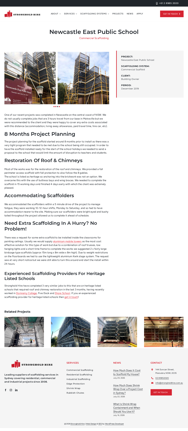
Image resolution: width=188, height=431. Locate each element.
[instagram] (11, 390)
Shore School (62, 293)
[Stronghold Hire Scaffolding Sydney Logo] (31, 361)
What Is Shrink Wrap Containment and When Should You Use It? (126, 408)
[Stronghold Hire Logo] (22, 11)
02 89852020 (162, 378)
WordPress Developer (114, 424)
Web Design (91, 424)
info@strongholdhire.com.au (169, 383)
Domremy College (26, 293)
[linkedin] (16, 390)
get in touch (71, 297)
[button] (54, 106)
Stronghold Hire (77, 424)
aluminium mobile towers (67, 241)
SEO (100, 424)
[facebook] (5, 390)
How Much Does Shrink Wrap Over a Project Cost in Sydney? (128, 389)
